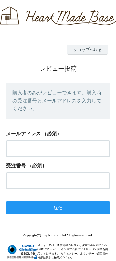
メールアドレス (23, 133)
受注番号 (16, 165)
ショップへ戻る (88, 49)
